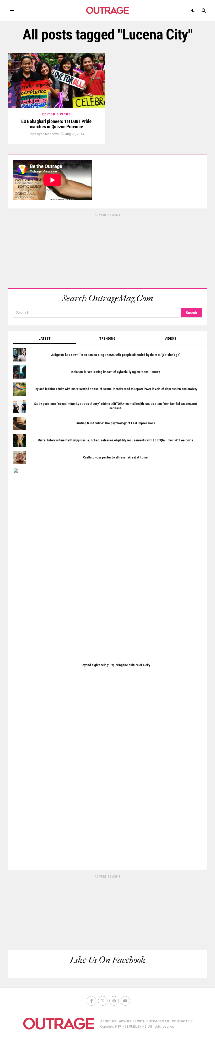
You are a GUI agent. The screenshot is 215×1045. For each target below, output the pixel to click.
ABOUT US (108, 1021)
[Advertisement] (107, 250)
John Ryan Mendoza (44, 134)
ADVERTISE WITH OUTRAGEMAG (144, 1021)
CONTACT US (182, 1021)
